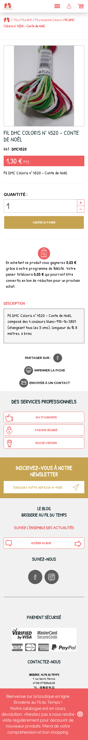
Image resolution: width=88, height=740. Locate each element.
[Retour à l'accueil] (7, 19)
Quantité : (16, 194)
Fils (16, 19)
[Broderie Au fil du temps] (7, 6)
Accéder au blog (41, 543)
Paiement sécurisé (46, 430)
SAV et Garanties (46, 417)
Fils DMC (27, 19)
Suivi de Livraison (46, 443)
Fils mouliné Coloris (48, 19)
